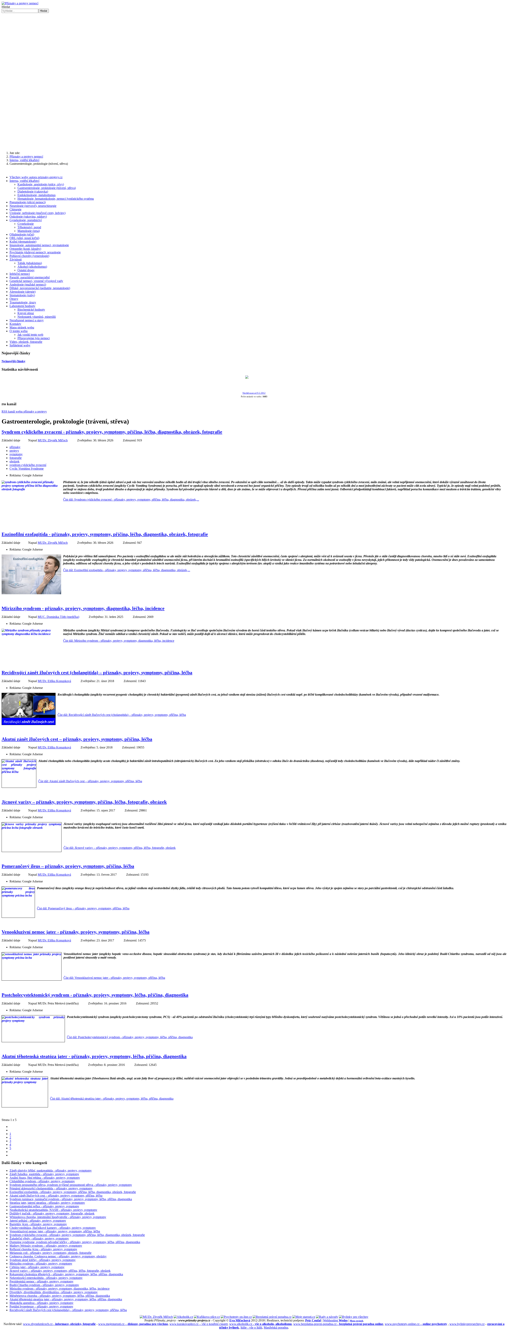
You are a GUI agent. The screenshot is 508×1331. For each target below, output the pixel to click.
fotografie (16, 458)
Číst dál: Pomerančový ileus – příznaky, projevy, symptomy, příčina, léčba (83, 908)
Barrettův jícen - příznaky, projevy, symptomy (38, 1224)
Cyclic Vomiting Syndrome (27, 468)
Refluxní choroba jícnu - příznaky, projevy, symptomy (43, 1249)
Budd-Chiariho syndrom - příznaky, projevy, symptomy (44, 1285)
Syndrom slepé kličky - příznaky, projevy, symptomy (43, 1260)
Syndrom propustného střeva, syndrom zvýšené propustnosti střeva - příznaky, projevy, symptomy (71, 1185)
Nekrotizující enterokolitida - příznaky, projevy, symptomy (46, 1278)
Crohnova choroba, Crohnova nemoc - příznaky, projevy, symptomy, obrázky (58, 1256)
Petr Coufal (313, 1320)
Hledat (6, 7)
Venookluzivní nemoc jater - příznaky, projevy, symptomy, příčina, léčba (75, 932)
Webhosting (335, 1320)
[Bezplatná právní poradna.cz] (272, 1316)
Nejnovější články (13, 361)
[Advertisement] (254, 117)
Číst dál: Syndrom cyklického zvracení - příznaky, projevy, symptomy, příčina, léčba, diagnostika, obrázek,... (131, 499)
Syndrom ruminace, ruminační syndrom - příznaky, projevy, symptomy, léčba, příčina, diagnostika (71, 1199)
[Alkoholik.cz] (183, 1316)
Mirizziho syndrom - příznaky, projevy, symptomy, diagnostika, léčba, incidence (83, 608)
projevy (14, 450)
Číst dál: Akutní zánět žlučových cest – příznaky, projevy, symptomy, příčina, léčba (90, 781)
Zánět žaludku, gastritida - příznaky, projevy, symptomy (44, 1174)
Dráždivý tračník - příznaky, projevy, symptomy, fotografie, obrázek (52, 1213)
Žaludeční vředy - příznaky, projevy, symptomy (39, 1238)
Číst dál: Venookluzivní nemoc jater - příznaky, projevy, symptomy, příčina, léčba (114, 977)
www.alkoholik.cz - (260, 1324)
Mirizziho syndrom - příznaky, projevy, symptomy (41, 1263)
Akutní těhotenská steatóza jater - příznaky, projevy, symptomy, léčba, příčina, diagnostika (94, 1056)
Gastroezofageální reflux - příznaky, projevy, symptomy (44, 1206)
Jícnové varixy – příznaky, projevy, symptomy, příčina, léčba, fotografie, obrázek (84, 802)
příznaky (15, 447)
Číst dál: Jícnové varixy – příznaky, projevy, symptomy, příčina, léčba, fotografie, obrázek (120, 847)
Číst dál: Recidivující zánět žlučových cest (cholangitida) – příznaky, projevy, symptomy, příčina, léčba (122, 714)
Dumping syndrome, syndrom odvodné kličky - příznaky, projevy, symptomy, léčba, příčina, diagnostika (75, 1242)
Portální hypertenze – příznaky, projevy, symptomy (41, 1306)
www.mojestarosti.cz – (133, 1324)
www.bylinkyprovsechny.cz (467, 1324)
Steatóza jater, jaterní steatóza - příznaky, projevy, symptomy (47, 1202)
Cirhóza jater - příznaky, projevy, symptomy (37, 1267)
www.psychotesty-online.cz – (416, 1324)
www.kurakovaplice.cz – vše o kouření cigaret (198, 1324)
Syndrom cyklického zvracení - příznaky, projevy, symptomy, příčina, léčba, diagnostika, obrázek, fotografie (112, 431)
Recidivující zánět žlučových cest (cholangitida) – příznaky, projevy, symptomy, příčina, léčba (97, 672)
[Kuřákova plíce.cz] (207, 1316)
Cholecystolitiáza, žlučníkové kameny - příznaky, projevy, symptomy (53, 1227)
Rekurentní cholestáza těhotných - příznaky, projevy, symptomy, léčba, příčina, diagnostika (66, 1274)
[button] (254, 78)
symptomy (16, 454)
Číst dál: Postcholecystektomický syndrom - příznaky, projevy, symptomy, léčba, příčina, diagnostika (130, 1037)
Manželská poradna (276, 1327)
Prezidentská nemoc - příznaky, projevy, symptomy (41, 1281)
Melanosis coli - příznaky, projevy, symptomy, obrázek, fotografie (50, 1252)
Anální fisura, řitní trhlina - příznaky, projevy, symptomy (45, 1177)
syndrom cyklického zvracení (28, 465)
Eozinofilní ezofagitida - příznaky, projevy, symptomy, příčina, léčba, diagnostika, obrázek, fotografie (105, 534)
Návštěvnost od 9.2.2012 (254, 393)
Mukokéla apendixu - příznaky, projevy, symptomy (41, 1303)
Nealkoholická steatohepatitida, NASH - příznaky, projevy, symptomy (53, 1210)
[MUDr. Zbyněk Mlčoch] (156, 1316)
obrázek (14, 461)
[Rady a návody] (327, 1316)
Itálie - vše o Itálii (251, 1327)
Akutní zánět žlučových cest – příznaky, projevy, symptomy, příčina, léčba (77, 739)
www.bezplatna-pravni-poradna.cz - (338, 1324)
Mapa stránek (356, 1320)
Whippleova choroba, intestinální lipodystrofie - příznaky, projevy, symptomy (58, 1217)
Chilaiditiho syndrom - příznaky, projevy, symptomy (42, 1181)
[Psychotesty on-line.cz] (236, 1316)
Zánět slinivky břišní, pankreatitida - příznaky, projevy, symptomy (51, 1170)
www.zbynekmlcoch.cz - (59, 1324)
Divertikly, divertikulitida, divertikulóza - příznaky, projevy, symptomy (54, 1292)
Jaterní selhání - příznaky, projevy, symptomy (38, 1220)
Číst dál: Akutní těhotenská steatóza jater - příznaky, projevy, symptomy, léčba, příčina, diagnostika (111, 1098)
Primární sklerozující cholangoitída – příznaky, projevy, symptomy (51, 1188)
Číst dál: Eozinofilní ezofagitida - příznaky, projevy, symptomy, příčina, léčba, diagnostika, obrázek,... (126, 570)
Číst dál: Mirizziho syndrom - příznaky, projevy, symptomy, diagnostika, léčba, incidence (118, 640)
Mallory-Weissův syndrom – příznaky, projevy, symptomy (46, 1245)
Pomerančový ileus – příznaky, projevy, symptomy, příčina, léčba (68, 866)
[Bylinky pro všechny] (353, 1316)
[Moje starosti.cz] (303, 1316)
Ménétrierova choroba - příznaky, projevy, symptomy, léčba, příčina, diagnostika (60, 1295)
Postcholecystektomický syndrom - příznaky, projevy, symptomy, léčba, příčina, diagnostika (95, 995)
